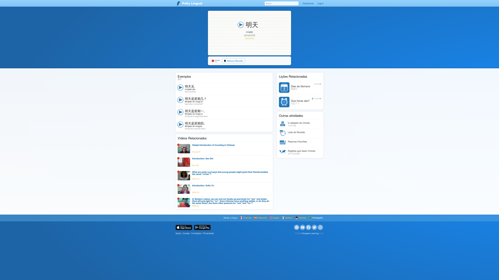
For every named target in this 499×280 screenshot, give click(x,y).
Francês (247, 217)
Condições (196, 233)
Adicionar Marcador (234, 61)
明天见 (189, 86)
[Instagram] (320, 227)
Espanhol (262, 217)
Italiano (289, 217)
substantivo (249, 38)
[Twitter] (314, 227)
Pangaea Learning (310, 233)
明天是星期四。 (196, 123)
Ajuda (178, 233)
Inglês (276, 217)
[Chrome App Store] (296, 227)
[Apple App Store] (183, 227)
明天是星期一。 (196, 110)
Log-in (320, 3)
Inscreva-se (308, 3)
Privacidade (208, 233)
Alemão (302, 217)
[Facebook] (308, 227)
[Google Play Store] (202, 227)
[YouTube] (302, 227)
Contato (186, 233)
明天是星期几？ (196, 98)
